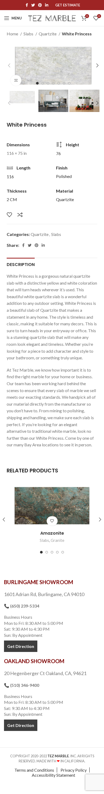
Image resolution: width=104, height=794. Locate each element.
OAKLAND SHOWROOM (34, 661)
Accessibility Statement (53, 775)
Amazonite (52, 533)
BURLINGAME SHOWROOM (38, 582)
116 (10, 176)
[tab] (21, 264)
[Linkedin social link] (46, 5)
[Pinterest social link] (40, 5)
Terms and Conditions (34, 769)
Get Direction (20, 646)
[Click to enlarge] (16, 80)
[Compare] (20, 214)
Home (13, 33)
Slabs (28, 33)
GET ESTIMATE (67, 5)
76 (58, 153)
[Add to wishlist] (9, 214)
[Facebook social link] (27, 5)
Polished (64, 176)
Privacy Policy (74, 769)
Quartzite (48, 33)
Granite (57, 540)
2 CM (12, 199)
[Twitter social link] (33, 5)
